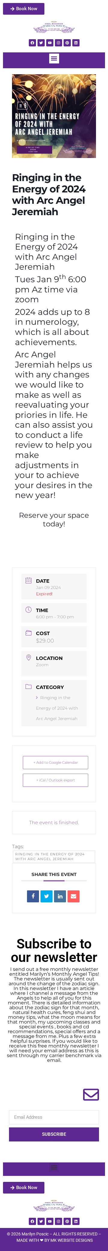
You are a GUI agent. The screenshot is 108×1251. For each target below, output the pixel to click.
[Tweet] (46, 896)
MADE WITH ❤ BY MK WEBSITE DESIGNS (54, 1240)
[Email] (74, 896)
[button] (54, 58)
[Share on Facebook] (33, 896)
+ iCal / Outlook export (55, 780)
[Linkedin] (76, 42)
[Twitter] (41, 42)
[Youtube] (49, 42)
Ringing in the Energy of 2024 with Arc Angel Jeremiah (57, 708)
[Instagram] (58, 42)
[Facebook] (32, 42)
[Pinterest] (67, 42)
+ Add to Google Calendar (55, 762)
